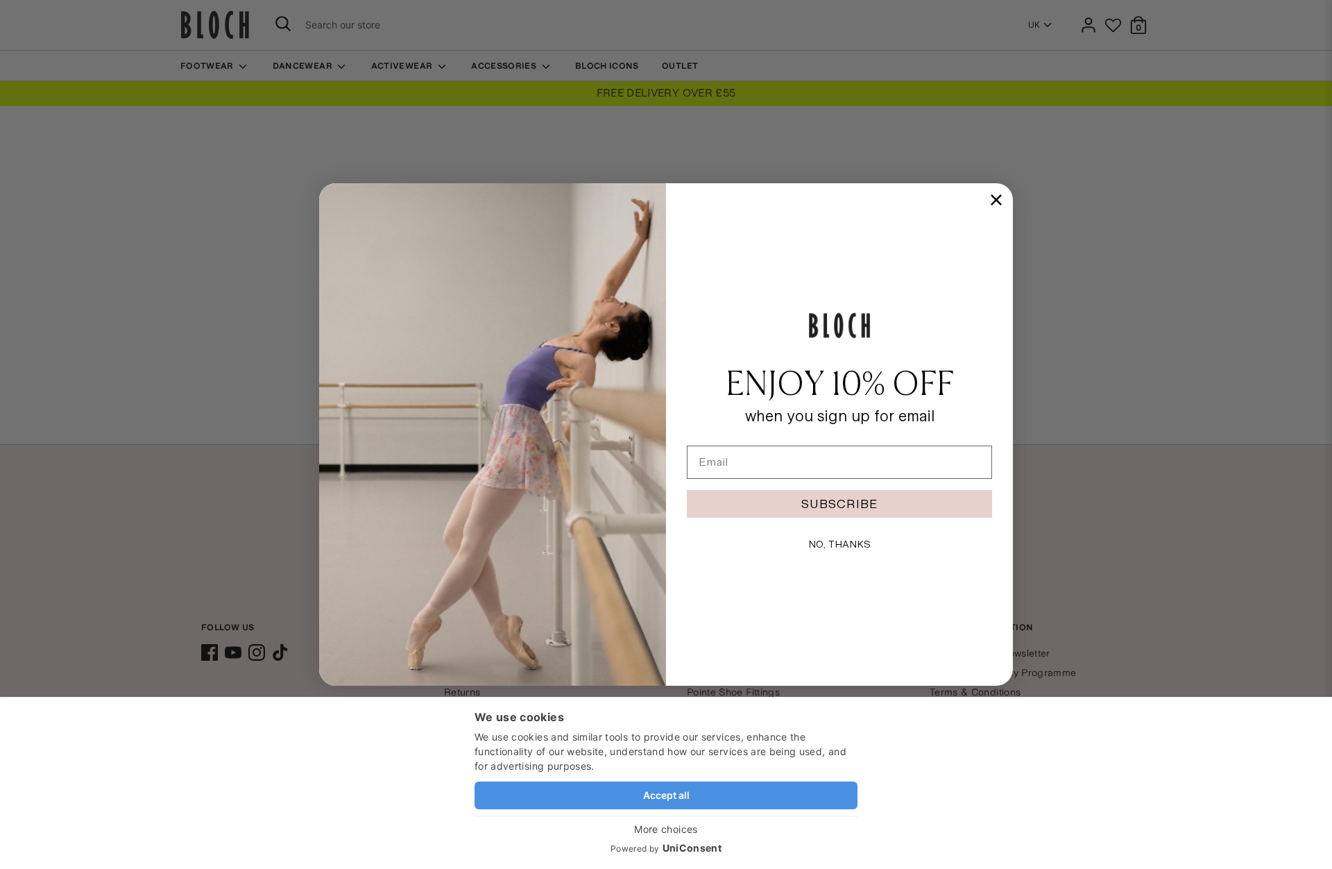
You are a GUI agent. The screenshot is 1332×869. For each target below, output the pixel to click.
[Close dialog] (996, 200)
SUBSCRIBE (839, 503)
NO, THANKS (839, 544)
